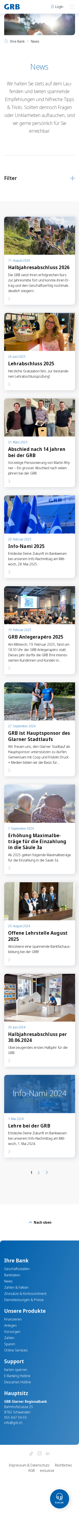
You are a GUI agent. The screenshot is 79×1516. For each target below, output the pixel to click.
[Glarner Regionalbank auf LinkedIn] (48, 1453)
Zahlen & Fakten (16, 1287)
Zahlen (9, 1337)
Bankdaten (12, 1275)
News (8, 1281)
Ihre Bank (17, 41)
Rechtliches (63, 1465)
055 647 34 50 (15, 1417)
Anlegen (10, 1325)
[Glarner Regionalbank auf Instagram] (39, 1453)
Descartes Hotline (17, 1382)
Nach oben (42, 1222)
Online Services (16, 1350)
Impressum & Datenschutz (29, 1465)
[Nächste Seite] (46, 1172)
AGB (31, 1470)
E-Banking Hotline (17, 1375)
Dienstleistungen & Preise (24, 1299)
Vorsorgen (12, 1331)
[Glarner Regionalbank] (20, 7)
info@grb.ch (13, 1422)
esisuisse (47, 1470)
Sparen (9, 1344)
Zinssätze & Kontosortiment (25, 1293)
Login (58, 6)
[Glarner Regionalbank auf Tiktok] (31, 1453)
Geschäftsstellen (17, 1268)
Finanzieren (13, 1319)
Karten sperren (15, 1369)
